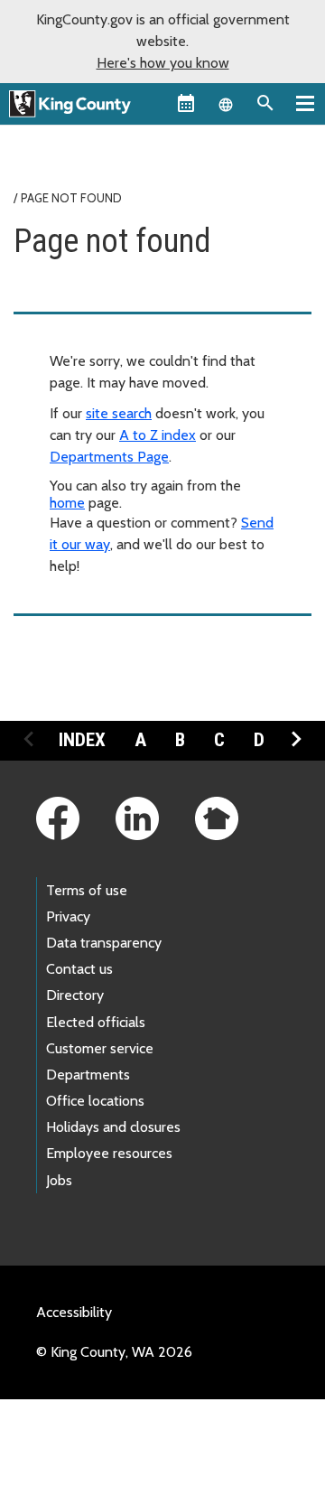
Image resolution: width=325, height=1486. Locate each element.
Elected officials (95, 1022)
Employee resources (109, 1153)
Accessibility (74, 1312)
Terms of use (86, 890)
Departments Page (109, 456)
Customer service (99, 1048)
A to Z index (157, 435)
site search (119, 413)
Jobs (59, 1180)
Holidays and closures (113, 1127)
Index (82, 740)
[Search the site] (265, 103)
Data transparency (104, 942)
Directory (75, 995)
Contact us (79, 968)
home (67, 502)
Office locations (95, 1100)
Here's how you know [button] (163, 62)
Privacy (68, 916)
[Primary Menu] (305, 103)
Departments (88, 1074)
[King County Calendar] (186, 103)
